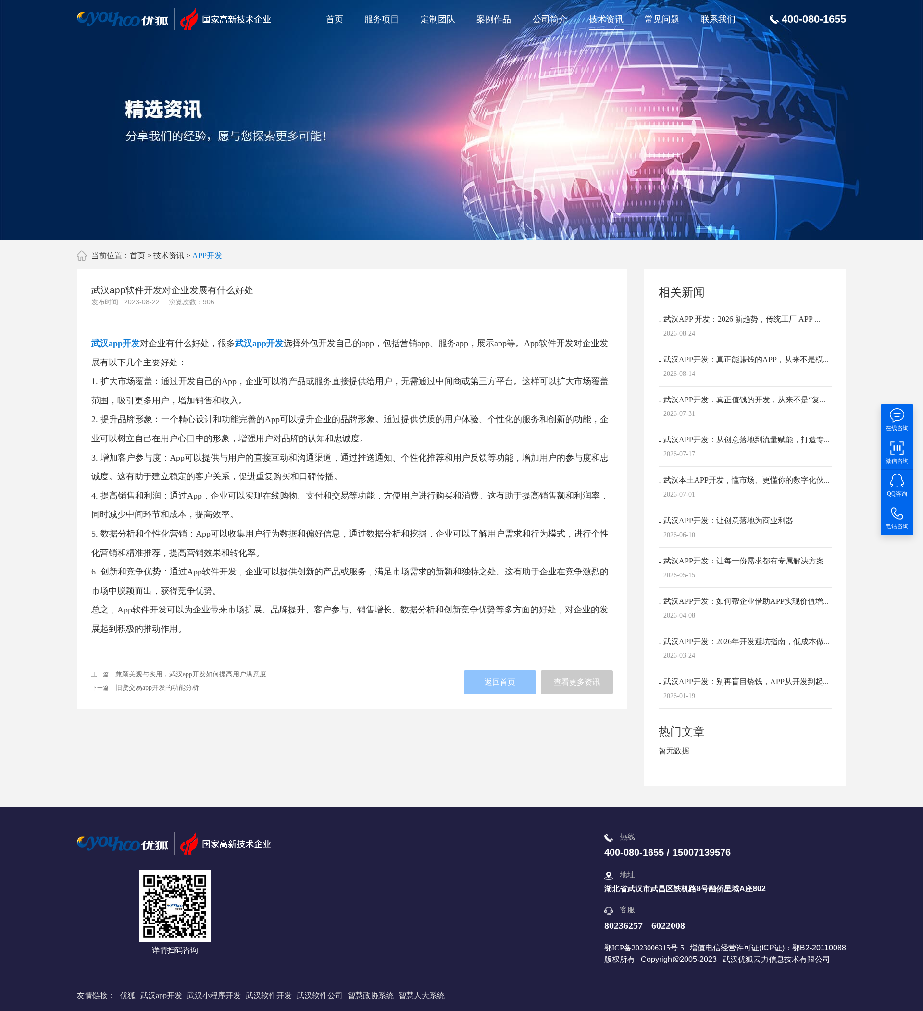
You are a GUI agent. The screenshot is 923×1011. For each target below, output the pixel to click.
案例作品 (493, 19)
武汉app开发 (115, 343)
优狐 (128, 995)
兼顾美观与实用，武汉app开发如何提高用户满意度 (190, 674)
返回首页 (500, 682)
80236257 (623, 925)
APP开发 (207, 255)
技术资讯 (606, 19)
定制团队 (438, 19)
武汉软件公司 (320, 995)
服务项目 (381, 19)
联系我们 (718, 19)
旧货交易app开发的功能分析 (157, 687)
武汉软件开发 (269, 995)
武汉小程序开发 (214, 995)
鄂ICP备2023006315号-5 (644, 948)
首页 (334, 19)
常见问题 (662, 19)
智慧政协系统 (371, 995)
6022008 (668, 925)
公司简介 (550, 19)
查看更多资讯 (577, 682)
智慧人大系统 (422, 995)
